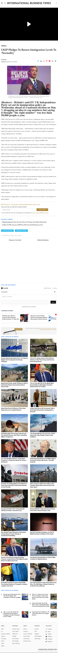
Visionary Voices (16, 629)
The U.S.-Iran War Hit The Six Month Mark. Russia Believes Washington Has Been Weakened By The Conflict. (42, 385)
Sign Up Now (18, 329)
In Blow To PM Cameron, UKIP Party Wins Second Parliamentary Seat (22, 225)
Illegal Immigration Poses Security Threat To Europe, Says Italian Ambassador (24, 222)
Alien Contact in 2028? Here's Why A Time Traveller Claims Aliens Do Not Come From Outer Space (42, 485)
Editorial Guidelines (43, 240)
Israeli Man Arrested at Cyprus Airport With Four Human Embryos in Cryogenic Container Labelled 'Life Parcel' (14, 584)
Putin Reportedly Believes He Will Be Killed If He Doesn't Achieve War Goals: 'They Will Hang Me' (43, 460)
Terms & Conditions (27, 633)
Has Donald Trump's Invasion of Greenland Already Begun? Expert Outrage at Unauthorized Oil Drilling (13, 534)
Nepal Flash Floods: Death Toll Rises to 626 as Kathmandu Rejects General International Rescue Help (14, 385)
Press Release (15, 638)
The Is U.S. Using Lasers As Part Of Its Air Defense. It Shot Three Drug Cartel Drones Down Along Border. (42, 360)
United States (38, 638)
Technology (3, 638)
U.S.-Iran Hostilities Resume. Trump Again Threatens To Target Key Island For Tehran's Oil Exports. (14, 460)
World (2, 629)
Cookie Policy (26, 638)
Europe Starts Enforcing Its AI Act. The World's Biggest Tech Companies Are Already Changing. (14, 360)
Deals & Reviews (16, 643)
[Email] (52, 61)
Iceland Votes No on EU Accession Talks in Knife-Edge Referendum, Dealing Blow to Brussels (42, 410)
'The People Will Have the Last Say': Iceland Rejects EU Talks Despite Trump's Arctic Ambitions (42, 435)
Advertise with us (27, 641)
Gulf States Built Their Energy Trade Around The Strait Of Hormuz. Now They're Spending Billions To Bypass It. (14, 435)
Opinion (2, 645)
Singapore (37, 633)
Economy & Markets (5, 633)
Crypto (2, 643)
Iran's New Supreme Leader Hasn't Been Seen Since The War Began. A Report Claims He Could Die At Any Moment (43, 584)
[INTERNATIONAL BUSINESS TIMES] (29, 3)
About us (25, 629)
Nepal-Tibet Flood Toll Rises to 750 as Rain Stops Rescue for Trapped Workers (40, 613)
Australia (36, 629)
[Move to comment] (55, 61)
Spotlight (14, 636)
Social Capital (15, 631)
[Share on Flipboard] (47, 61)
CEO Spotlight (15, 641)
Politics (2, 641)
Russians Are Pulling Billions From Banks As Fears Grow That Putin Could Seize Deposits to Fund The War (14, 485)
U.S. (2, 631)
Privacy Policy (45, 212)
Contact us (25, 631)
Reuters (5, 59)
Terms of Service (36, 212)
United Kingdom (38, 636)
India (36, 631)
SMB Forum (15, 633)
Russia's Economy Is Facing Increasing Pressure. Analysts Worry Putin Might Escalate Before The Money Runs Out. (14, 559)
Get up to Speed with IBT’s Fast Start (48, 328)
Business (3, 636)
